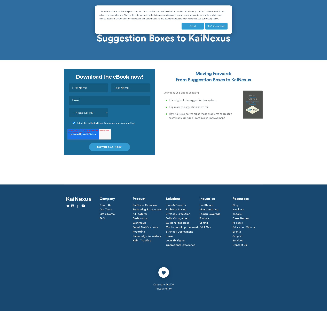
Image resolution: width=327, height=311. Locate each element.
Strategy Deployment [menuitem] (179, 231)
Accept (193, 26)
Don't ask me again (216, 26)
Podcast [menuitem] (237, 222)
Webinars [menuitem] (238, 209)
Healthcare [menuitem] (206, 205)
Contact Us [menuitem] (239, 245)
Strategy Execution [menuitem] (178, 214)
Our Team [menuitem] (106, 209)
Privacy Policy (163, 288)
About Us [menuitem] (105, 205)
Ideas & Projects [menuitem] (176, 205)
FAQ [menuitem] (102, 218)
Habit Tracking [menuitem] (142, 240)
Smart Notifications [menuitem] (145, 227)
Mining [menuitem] (203, 222)
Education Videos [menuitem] (243, 227)
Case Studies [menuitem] (240, 218)
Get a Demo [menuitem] (107, 214)
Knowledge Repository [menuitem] (147, 236)
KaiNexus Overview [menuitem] (145, 205)
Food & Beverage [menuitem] (209, 214)
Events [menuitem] (236, 231)
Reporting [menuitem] (139, 231)
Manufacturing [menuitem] (208, 209)
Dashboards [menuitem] (140, 218)
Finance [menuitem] (204, 218)
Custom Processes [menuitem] (177, 222)
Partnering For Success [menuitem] (147, 209)
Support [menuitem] (237, 236)
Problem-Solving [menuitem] (176, 209)
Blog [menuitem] (235, 205)
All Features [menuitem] (140, 214)
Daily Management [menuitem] (178, 218)
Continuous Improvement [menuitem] (182, 227)
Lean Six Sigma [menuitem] (175, 240)
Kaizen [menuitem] (170, 236)
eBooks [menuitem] (237, 214)
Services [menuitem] (237, 240)
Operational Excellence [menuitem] (180, 245)
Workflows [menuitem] (139, 222)
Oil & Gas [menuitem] (205, 227)
